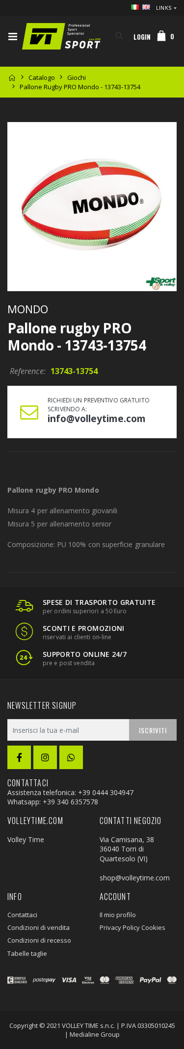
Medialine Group (95, 1034)
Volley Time (25, 839)
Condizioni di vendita (38, 927)
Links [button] (163, 7)
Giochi (76, 77)
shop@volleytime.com (135, 877)
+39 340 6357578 (70, 801)
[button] (119, 36)
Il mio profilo (118, 914)
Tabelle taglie (27, 953)
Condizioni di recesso (39, 940)
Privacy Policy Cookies (132, 927)
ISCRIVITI (153, 730)
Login (142, 37)
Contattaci (22, 914)
